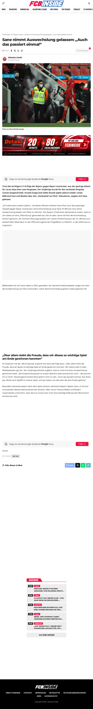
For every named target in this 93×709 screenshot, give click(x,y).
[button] (4, 3)
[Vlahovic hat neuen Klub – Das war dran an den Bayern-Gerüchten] (46, 597)
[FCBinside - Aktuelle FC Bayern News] (46, 3)
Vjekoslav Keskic (15, 57)
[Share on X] (14, 50)
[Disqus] (46, 501)
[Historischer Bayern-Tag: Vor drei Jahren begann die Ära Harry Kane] (46, 607)
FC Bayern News (17, 34)
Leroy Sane (15, 456)
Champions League (38, 623)
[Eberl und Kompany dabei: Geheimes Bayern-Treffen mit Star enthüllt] (46, 616)
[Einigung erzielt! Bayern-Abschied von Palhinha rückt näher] (46, 588)
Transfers (37, 586)
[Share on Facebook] (11, 50)
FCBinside (6, 34)
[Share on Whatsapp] (18, 50)
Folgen (81, 179)
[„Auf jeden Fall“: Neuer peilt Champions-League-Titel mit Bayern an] (46, 626)
